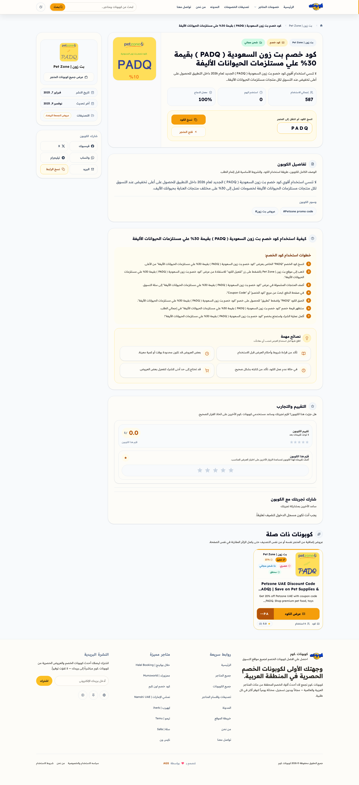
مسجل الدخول (286, 515)
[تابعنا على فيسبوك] (104, 695)
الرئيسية (289, 7)
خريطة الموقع (223, 718)
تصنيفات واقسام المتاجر (216, 696)
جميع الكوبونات (222, 686)
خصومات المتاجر (268, 7)
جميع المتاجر (223, 675)
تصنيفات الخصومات (236, 7)
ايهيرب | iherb (161, 707)
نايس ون (165, 739)
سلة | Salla (163, 729)
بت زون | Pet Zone (300, 25)
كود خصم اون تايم (159, 686)
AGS (166, 763)
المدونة (227, 707)
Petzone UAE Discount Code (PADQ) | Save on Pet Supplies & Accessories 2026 (288, 589)
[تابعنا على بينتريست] (93, 695)
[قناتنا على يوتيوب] (82, 695)
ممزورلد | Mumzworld (156, 675)
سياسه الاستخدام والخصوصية (83, 763)
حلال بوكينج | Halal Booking (153, 664)
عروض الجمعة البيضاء (57, 115)
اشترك (44, 680)
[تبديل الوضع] (40, 7)
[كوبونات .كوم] (310, 7)
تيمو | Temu (162, 718)
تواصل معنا (184, 7)
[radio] (231, 470)
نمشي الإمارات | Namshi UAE (152, 696)
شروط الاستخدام (45, 763)
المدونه (214, 7)
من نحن (201, 7)
